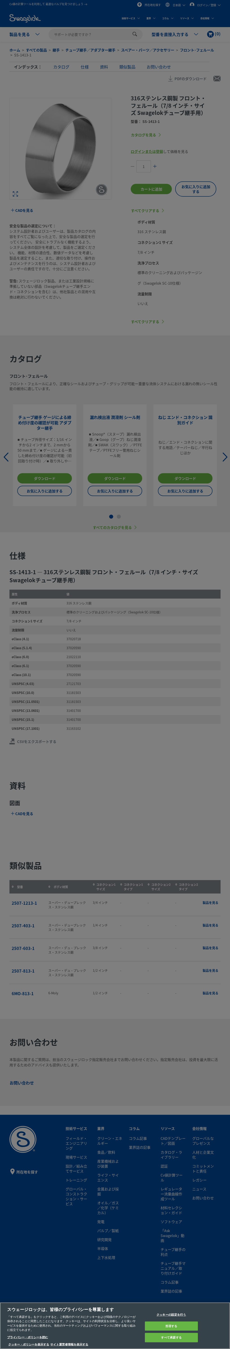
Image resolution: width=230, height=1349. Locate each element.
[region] (115, 1325)
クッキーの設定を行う (171, 1314)
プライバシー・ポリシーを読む (27, 1337)
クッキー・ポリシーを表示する (28, 1344)
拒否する (171, 1326)
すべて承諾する (171, 1337)
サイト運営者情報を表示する (69, 1344)
